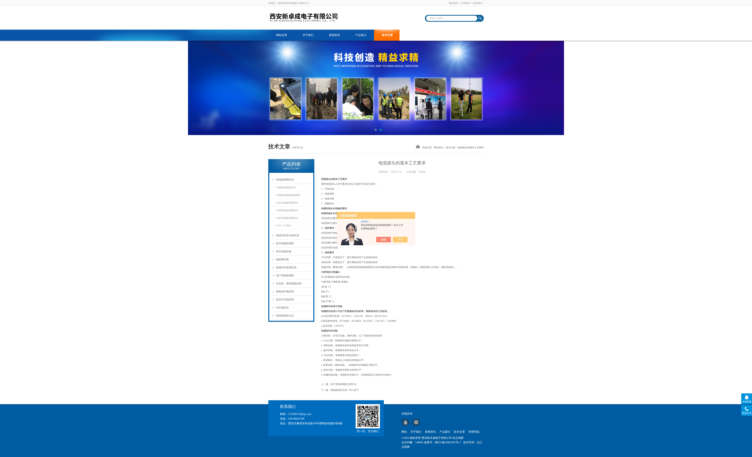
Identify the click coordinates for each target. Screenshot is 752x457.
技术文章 (387, 35)
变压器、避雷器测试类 (289, 283)
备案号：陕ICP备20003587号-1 (442, 442)
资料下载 (413, 35)
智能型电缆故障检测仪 (289, 195)
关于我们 (308, 35)
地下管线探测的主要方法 (343, 384)
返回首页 (453, 3)
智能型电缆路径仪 (286, 187)
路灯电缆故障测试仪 (287, 218)
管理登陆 (473, 431)
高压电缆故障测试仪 (287, 210)
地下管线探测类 (285, 275)
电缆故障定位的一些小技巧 (345, 390)
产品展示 (360, 35)
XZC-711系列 (284, 225)
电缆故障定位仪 (285, 315)
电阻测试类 (282, 259)
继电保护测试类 (285, 291)
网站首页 (281, 35)
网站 (404, 431)
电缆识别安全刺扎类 (287, 235)
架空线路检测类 (285, 243)
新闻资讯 (334, 35)
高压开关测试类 (285, 299)
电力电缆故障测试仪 (287, 202)
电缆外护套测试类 (286, 267)
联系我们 (478, 3)
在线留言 (465, 3)
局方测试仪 (282, 307)
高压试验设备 (283, 251)
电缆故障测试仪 (285, 179)
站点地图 (458, 437)
